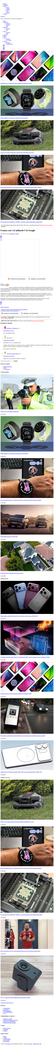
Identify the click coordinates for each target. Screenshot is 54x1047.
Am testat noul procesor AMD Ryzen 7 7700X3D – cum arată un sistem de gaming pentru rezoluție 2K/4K (21, 221)
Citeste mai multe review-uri (7, 1002)
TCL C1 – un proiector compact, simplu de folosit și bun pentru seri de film (15, 997)
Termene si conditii (7, 1019)
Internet (17, 233)
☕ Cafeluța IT (6, 369)
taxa (8, 307)
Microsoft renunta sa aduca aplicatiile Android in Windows (14, 309)
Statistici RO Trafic (37, 1043)
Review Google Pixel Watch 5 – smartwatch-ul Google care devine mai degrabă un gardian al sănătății (21, 187)
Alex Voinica (6, 1041)
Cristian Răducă (6, 1039)
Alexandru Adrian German (13, 353)
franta (2, 307)
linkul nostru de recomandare (37, 320)
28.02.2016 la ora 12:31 (8, 330)
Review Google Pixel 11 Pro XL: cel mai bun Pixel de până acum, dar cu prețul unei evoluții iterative (20, 951)
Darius (4, 1036)
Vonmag (50, 225)
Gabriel (5, 1037)
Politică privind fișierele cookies (10, 1020)
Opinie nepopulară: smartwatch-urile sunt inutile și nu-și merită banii (14, 118)
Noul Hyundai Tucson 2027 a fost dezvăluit (9, 536)
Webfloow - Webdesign (12, 328)
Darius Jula (5, 1009)
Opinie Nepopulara (7, 366)
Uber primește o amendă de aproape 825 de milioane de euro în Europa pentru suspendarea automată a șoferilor (23, 735)
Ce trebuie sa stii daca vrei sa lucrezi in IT (10, 310)
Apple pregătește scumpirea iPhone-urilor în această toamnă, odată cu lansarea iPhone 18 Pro (19, 616)
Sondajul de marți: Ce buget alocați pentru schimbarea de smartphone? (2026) (16, 83)
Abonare (5, 1030)
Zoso (4, 1013)
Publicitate (5, 1029)
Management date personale (9, 1022)
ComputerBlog (6, 1008)
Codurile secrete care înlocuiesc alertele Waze (10, 411)
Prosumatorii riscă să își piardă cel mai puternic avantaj (12, 573)
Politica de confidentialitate (9, 1021)
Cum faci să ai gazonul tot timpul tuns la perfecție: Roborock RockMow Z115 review (17, 152)
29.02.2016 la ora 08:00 (8, 340)
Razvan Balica (6, 1040)
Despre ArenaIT (7, 1028)
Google (5, 307)
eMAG (43, 225)
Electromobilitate (7, 1010)
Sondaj (4, 368)
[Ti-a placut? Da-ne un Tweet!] (27, 237)
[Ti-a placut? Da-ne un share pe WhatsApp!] (27, 238)
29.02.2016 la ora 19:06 (8, 356)
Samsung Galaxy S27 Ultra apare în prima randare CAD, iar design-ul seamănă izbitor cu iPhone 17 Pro (21, 771)
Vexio (46, 225)
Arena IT (3, 16)
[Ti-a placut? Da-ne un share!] (27, 236)
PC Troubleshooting (7, 1012)
